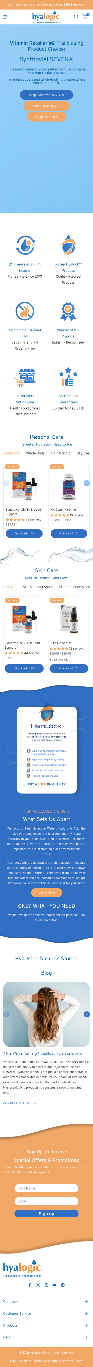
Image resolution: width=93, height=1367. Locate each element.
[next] (87, 483)
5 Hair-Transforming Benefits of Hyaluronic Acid (42, 1053)
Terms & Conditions (47, 1361)
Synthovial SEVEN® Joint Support (23, 512)
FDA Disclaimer (21, 1361)
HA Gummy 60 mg (63, 509)
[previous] (6, 483)
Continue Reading (17, 1103)
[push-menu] (5, 17)
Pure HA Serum (60, 643)
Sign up (46, 1213)
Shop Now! (78, 4)
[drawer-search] (76, 16)
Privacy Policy (73, 1361)
